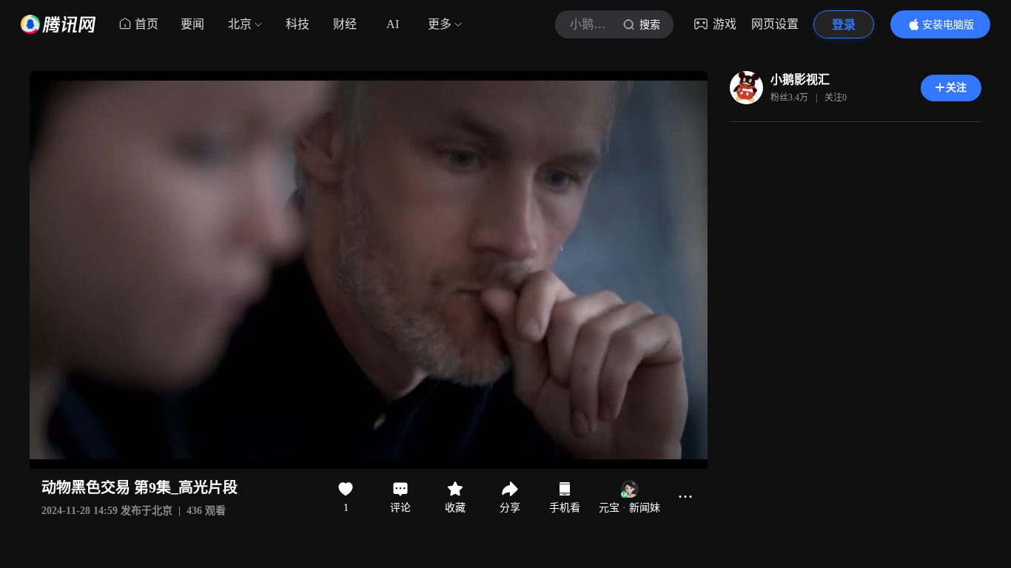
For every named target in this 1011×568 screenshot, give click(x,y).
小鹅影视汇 (800, 79)
